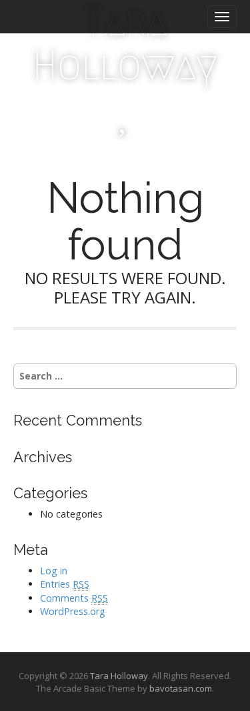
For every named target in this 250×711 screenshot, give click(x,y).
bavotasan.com (180, 688)
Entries (64, 584)
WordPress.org (72, 611)
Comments (74, 598)
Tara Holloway (125, 43)
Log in (53, 570)
